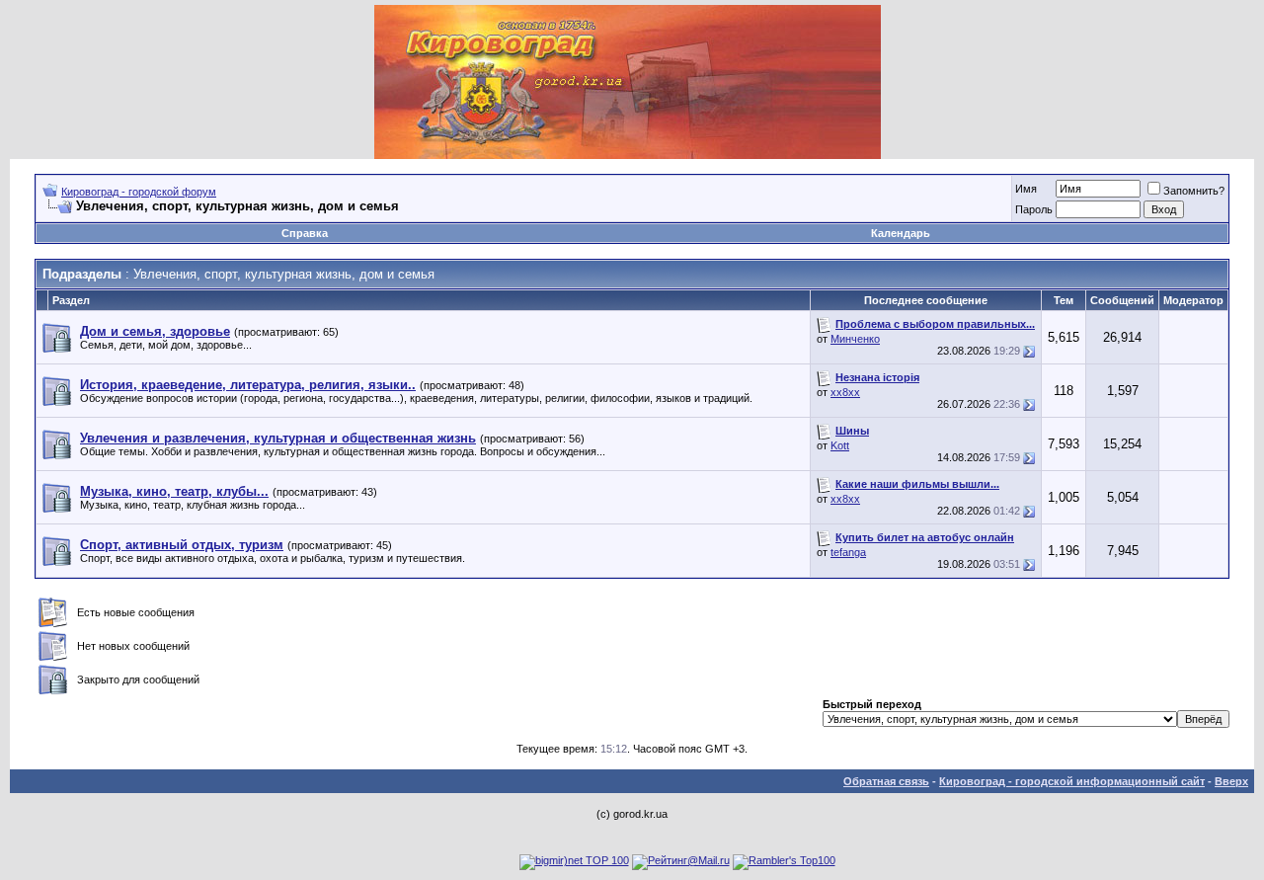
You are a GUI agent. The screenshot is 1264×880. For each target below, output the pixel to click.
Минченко (855, 339)
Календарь (900, 233)
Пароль (1034, 209)
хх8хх (845, 392)
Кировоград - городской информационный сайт (1072, 781)
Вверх (1231, 781)
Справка (304, 233)
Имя (1026, 189)
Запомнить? (1193, 191)
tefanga (848, 552)
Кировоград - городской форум (138, 192)
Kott (839, 445)
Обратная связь (886, 781)
